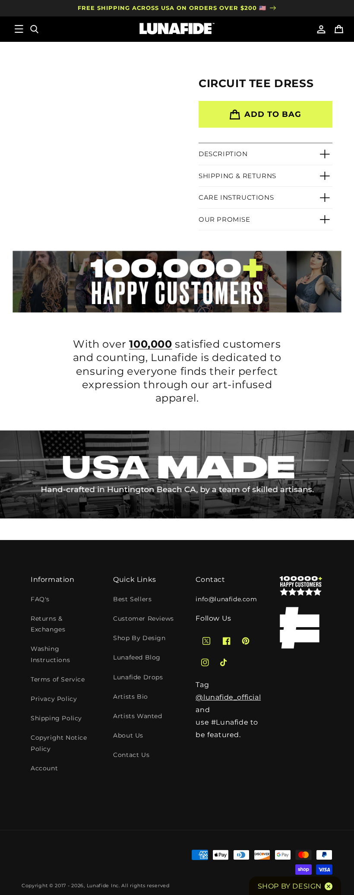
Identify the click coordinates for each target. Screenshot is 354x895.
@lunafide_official (228, 697)
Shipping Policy (56, 718)
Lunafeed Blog (137, 657)
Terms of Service (58, 679)
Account (44, 768)
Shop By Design (139, 638)
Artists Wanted (137, 716)
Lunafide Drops (138, 677)
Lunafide (98, 885)
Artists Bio (130, 696)
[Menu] (19, 28)
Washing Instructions (50, 654)
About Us (128, 735)
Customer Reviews (143, 618)
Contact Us (131, 755)
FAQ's (40, 599)
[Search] (33, 28)
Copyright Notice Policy (59, 743)
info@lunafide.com (226, 599)
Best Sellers (132, 599)
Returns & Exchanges (48, 624)
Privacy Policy (54, 699)
